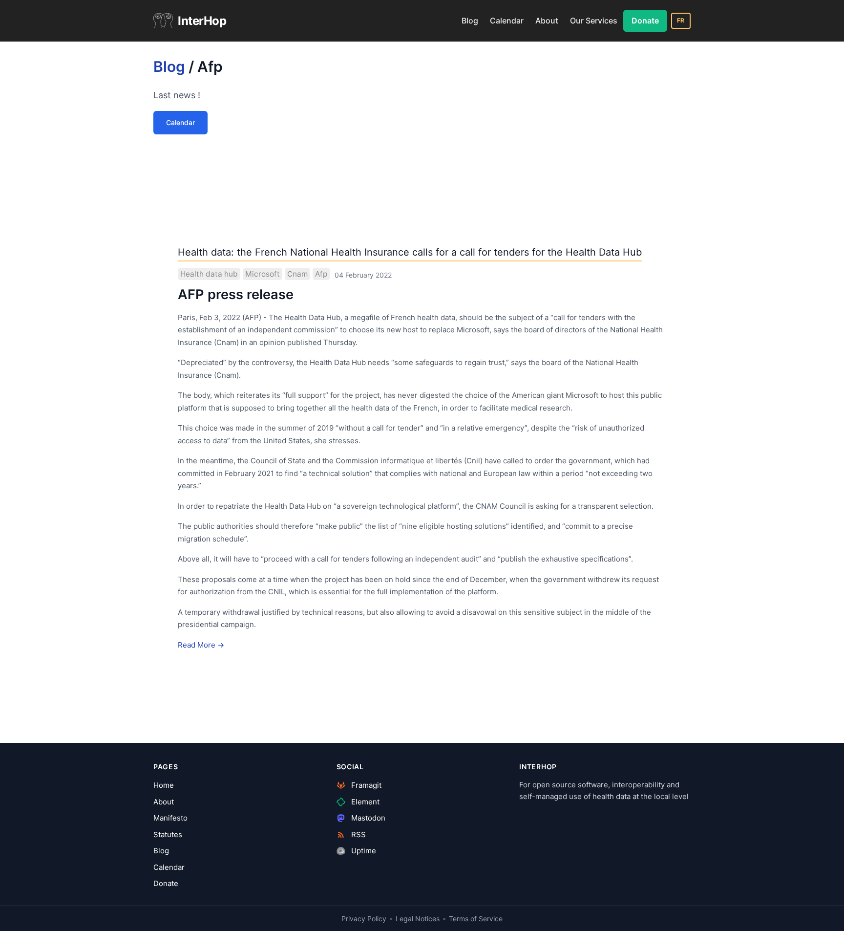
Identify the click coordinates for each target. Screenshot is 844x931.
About (546, 20)
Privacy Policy (363, 918)
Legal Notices (418, 918)
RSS (357, 834)
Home (163, 785)
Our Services (593, 20)
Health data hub (209, 274)
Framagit (365, 785)
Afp (321, 274)
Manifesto (170, 818)
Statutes (167, 834)
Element (364, 801)
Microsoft (262, 274)
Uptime (362, 850)
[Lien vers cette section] (231, 69)
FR (681, 20)
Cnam (297, 274)
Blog (470, 20)
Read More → (201, 645)
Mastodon (367, 818)
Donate (645, 20)
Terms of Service (476, 918)
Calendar (507, 20)
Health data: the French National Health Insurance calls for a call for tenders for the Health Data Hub (410, 252)
